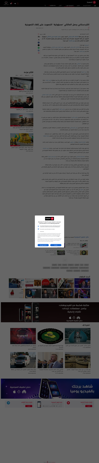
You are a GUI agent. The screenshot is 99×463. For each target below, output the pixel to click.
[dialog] (49, 231)
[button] (49, 231)
